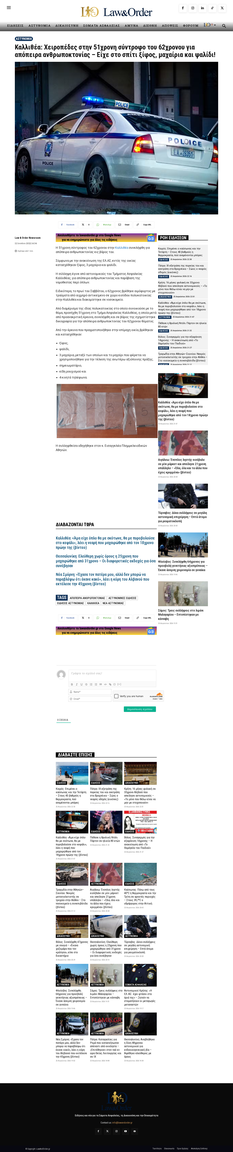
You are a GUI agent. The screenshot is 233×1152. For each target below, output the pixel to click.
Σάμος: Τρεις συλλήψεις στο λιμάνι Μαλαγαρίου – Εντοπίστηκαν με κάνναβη (106, 994)
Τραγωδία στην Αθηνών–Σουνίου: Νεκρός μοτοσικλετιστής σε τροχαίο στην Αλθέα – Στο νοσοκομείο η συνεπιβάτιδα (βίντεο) (72, 898)
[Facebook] (183, 8)
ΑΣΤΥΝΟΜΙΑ (24, 38)
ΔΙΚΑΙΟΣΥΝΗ (131, 783)
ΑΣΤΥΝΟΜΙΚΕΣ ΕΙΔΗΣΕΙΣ (122, 598)
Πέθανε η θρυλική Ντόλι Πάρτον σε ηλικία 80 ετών (105, 839)
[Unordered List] (95, 684)
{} (114, 684)
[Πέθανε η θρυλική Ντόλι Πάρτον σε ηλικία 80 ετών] (106, 822)
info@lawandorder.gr (122, 1122)
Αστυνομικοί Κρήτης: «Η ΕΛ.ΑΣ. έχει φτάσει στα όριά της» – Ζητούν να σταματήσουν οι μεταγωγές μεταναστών (139, 997)
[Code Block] (105, 684)
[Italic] (76, 684)
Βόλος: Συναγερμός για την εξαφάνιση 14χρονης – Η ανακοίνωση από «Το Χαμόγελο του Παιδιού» (139, 842)
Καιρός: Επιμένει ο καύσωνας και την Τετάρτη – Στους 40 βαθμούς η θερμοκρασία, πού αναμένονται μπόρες (71, 795)
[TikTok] (212, 8)
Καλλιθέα (121, 247)
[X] (222, 8)
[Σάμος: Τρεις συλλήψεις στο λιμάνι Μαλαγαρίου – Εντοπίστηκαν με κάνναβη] (106, 975)
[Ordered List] (91, 684)
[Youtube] (125, 1131)
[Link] (110, 684)
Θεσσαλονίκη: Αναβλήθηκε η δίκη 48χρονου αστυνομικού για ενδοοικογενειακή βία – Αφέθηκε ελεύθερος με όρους (139, 1048)
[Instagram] (193, 8)
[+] (119, 684)
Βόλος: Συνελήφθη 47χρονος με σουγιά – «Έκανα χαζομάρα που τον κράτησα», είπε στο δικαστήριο (72, 949)
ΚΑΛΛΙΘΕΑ (93, 603)
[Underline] (81, 684)
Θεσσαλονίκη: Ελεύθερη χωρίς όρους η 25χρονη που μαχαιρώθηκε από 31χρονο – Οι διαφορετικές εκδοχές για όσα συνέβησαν (106, 561)
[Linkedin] (203, 8)
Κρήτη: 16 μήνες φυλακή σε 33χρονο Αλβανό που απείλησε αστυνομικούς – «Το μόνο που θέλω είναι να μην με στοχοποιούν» (140, 795)
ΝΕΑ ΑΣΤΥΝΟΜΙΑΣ (113, 603)
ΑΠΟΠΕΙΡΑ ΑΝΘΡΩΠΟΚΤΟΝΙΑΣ (87, 598)
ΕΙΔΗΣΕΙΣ (61, 783)
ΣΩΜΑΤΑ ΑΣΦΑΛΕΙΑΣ (136, 984)
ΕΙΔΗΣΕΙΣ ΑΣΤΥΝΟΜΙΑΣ (70, 603)
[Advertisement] (106, 485)
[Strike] (86, 684)
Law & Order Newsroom (28, 237)
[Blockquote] (100, 684)
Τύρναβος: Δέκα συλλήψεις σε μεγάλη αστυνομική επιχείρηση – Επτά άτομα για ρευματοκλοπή (139, 947)
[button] (224, 26)
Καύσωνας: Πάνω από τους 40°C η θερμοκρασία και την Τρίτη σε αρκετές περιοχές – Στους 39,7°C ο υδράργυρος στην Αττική (140, 896)
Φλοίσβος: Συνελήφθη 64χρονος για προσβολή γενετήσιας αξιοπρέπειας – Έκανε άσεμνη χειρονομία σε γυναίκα (71, 997)
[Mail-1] (134, 1131)
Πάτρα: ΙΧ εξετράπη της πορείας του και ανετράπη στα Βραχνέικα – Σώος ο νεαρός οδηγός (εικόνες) (105, 794)
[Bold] (72, 684)
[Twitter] (107, 1131)
